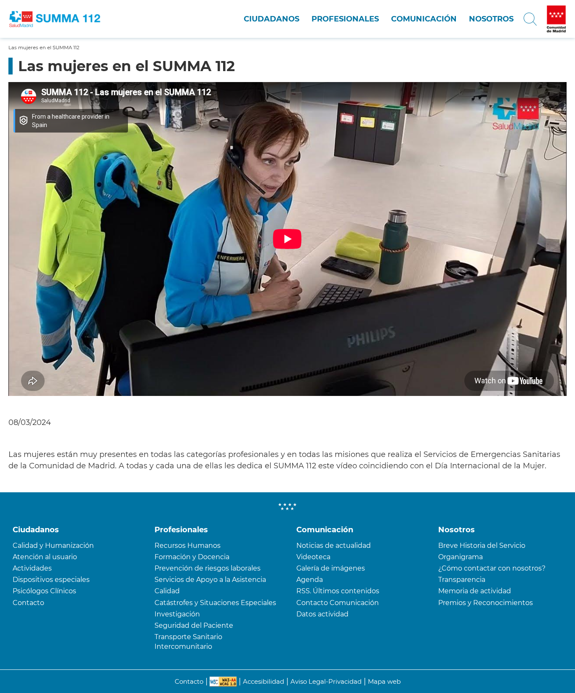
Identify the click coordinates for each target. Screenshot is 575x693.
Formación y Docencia (191, 557)
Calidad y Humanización (53, 546)
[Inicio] (60, 19)
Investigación (177, 614)
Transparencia (461, 580)
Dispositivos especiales (51, 580)
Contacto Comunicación (337, 603)
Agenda (309, 580)
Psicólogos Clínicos (44, 591)
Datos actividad (322, 614)
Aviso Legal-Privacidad (326, 681)
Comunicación (424, 19)
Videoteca (313, 557)
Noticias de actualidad (333, 546)
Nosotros (491, 19)
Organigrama (460, 557)
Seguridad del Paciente (193, 625)
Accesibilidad (263, 681)
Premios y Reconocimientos (485, 603)
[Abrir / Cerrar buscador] (530, 19)
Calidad (167, 591)
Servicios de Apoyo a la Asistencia (210, 580)
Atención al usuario (45, 557)
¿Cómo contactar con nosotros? (492, 568)
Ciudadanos (271, 19)
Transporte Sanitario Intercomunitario (188, 642)
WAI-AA (223, 682)
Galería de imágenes (330, 568)
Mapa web (384, 681)
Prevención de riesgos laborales (207, 568)
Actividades (32, 568)
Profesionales (345, 19)
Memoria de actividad (474, 591)
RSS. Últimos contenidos (337, 591)
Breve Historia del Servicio (481, 546)
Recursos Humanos (187, 546)
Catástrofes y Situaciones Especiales (215, 603)
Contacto (28, 603)
